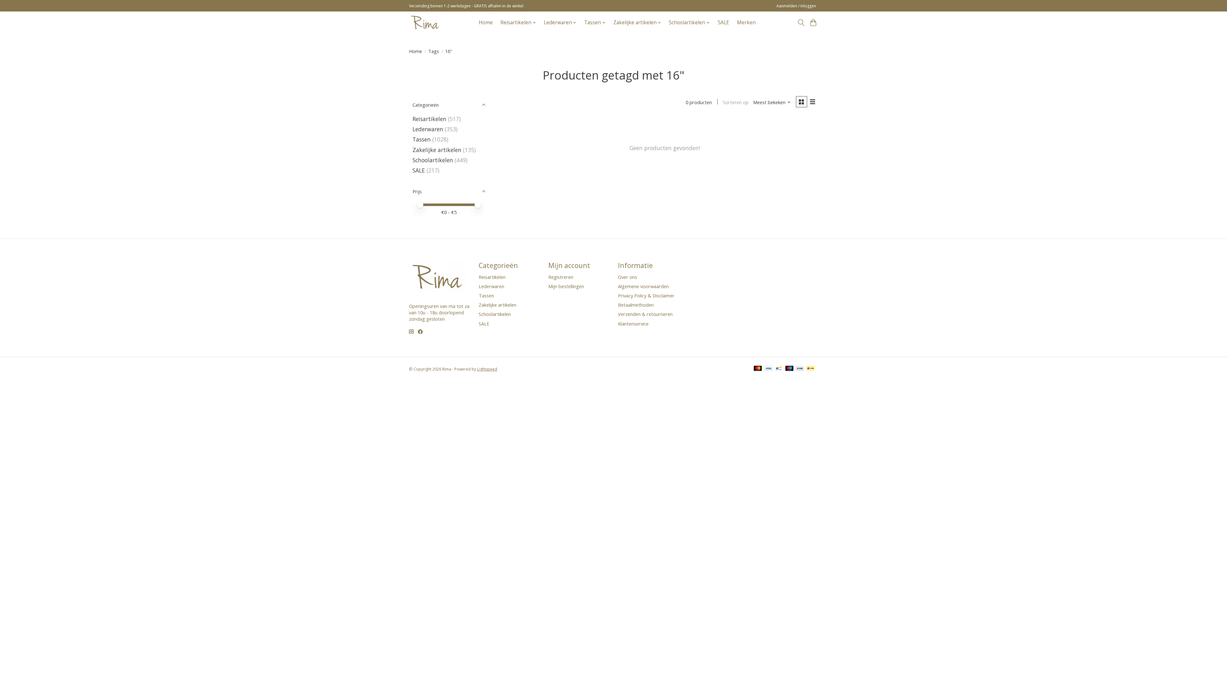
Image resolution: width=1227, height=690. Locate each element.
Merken (746, 22)
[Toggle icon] (801, 22)
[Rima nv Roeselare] (425, 22)
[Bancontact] (779, 369)
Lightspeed (487, 369)
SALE (723, 22)
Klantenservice (633, 323)
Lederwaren (428, 129)
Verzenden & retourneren (645, 314)
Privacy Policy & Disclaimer (646, 295)
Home (486, 22)
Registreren (560, 277)
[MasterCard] (758, 369)
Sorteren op (736, 102)
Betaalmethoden (636, 305)
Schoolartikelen (433, 160)
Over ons (627, 277)
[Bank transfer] (800, 369)
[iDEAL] (810, 369)
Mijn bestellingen (566, 286)
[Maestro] (789, 369)
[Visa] (768, 369)
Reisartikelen (429, 119)
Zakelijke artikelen (437, 150)
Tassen (422, 139)
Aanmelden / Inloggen (796, 6)
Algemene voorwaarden (643, 286)
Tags (433, 51)
